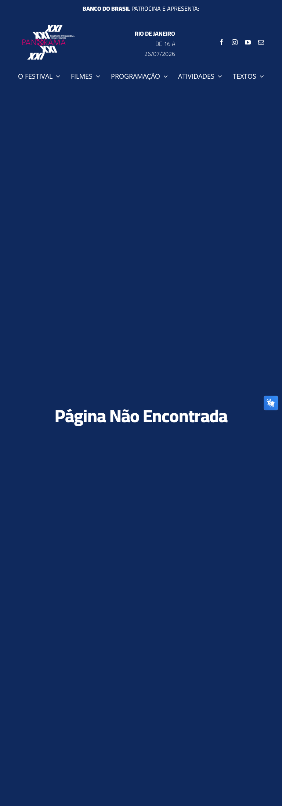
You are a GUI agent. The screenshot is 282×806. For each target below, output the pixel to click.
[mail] (261, 42)
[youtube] (248, 42)
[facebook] (221, 42)
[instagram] (235, 42)
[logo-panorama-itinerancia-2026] (48, 28)
